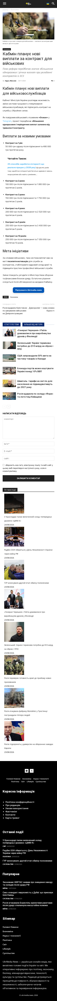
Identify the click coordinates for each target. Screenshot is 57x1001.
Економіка (15, 9)
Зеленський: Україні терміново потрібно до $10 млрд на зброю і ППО (35, 346)
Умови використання (16, 808)
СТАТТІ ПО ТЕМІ (12, 324)
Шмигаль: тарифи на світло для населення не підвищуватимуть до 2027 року (34, 384)
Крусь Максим (10, 81)
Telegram (7, 121)
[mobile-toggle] (4, 3)
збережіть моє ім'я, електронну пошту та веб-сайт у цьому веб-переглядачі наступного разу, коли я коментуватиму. (28, 468)
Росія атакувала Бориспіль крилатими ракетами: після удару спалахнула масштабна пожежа (28, 904)
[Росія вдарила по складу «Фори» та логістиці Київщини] (9, 396)
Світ (4, 846)
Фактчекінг (11, 811)
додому (5, 9)
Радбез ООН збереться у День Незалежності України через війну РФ (25, 851)
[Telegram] (26, 771)
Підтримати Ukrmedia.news (28, 290)
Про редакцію (12, 805)
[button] (53, 3)
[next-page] (8, 406)
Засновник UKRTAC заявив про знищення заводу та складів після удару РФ (27, 883)
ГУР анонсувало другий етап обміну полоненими (26, 583)
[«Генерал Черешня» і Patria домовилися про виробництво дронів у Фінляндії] (9, 332)
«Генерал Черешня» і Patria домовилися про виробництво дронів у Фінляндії (34, 333)
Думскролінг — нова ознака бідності (41, 309)
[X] (32, 771)
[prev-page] (4, 406)
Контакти (10, 814)
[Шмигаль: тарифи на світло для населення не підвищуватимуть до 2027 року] (9, 383)
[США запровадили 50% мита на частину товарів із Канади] (9, 358)
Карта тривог (12, 817)
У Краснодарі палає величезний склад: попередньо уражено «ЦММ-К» (22, 841)
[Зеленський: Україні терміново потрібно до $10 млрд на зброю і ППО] (9, 345)
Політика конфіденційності (19, 802)
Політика (7, 856)
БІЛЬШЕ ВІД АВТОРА (33, 324)
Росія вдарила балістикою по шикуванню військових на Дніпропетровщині (15, 311)
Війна (5, 888)
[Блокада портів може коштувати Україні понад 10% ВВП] (9, 370)
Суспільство (8, 864)
